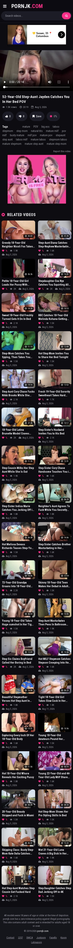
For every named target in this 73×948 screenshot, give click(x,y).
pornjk (27, 6)
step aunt (7, 139)
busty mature (17, 135)
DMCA (29, 937)
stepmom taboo (58, 139)
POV (35, 126)
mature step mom (56, 143)
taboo (56, 126)
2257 (20, 937)
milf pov (32, 135)
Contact (10, 937)
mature (26, 126)
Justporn (41, 937)
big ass (45, 126)
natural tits (37, 130)
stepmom (7, 130)
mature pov (46, 135)
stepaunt (60, 135)
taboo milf (21, 139)
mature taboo (38, 139)
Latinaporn (36, 942)
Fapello (53, 937)
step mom (22, 130)
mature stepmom (11, 143)
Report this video (62, 151)
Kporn (64, 937)
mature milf (52, 130)
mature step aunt (34, 143)
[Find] (66, 15)
